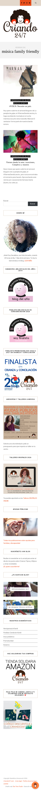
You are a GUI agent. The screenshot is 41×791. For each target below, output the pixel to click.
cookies (5, 784)
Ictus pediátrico (8, 637)
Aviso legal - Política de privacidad (25, 781)
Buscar (5, 201)
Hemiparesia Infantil (10, 628)
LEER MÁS (28, 261)
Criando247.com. (8, 781)
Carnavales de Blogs (20, 100)
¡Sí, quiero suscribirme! (11, 566)
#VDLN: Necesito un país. (20, 106)
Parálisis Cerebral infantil (12, 633)
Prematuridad (8, 641)
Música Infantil (20, 103)
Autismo (6, 645)
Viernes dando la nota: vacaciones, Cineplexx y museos (20, 163)
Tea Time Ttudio (18, 786)
